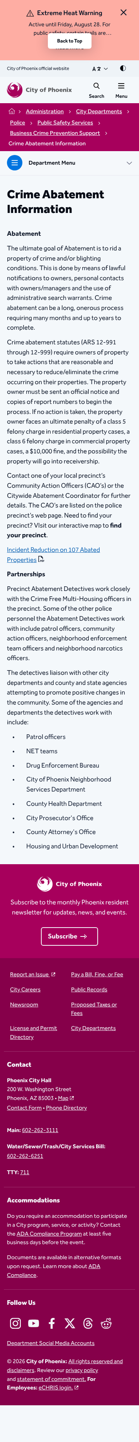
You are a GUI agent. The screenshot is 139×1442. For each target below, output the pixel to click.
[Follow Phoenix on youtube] (33, 1323)
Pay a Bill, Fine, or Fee (97, 974)
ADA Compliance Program (49, 1234)
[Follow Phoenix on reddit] (106, 1323)
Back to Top (69, 41)
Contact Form (24, 1108)
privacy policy (82, 1370)
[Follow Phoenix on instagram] (15, 1323)
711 (24, 1172)
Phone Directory (66, 1108)
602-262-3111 (40, 1130)
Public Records (89, 990)
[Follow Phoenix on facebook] (51, 1323)
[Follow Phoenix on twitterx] (69, 1323)
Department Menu (52, 163)
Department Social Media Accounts (51, 1343)
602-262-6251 (25, 1156)
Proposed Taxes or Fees (94, 1009)
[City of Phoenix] (39, 90)
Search (96, 96)
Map (63, 1098)
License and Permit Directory (33, 1033)
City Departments (93, 1028)
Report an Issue (30, 974)
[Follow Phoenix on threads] (88, 1323)
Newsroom (24, 1005)
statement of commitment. (51, 1379)
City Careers (25, 990)
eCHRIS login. (56, 1388)
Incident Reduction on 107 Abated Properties (53, 555)
